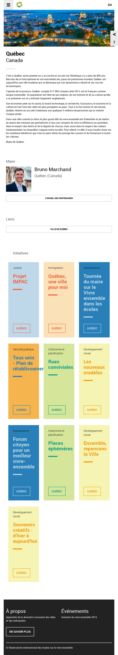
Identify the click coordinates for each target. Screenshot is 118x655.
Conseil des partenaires (59, 198)
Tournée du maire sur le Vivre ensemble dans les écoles (94, 292)
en (110, 5)
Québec (21, 328)
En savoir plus (21, 633)
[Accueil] (20, 4)
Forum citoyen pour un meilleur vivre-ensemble (24, 453)
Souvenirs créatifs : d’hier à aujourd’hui (25, 532)
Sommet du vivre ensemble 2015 (79, 617)
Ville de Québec (59, 229)
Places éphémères (60, 446)
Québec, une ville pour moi (58, 281)
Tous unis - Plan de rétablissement (29, 363)
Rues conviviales (60, 364)
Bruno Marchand (52, 169)
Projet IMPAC (20, 279)
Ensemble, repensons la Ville (95, 448)
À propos (16, 611)
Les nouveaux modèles (94, 367)
